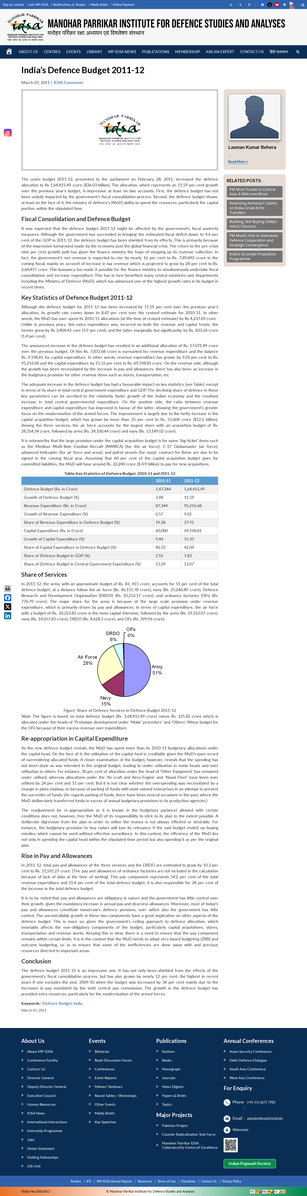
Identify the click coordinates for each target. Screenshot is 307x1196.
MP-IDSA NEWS (122, 51)
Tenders (75, 1181)
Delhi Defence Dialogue (248, 1060)
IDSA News (36, 1113)
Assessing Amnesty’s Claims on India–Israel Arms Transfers (253, 208)
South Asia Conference (247, 1069)
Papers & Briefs (174, 1095)
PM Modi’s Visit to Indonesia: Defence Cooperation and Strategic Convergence (253, 240)
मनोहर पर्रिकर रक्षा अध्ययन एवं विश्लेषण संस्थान (96, 33)
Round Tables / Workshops (116, 1095)
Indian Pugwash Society (250, 1163)
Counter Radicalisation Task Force (188, 1134)
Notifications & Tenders (69, 5)
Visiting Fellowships (42, 1157)
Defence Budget (57, 1003)
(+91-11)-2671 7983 (261, 1102)
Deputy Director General (46, 1086)
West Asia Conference (247, 1078)
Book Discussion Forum (113, 1060)
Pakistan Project (175, 1125)
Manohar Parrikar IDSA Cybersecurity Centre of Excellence (190, 1145)
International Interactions (47, 1122)
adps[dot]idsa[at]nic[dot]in (265, 1118)
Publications (155, 51)
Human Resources (41, 1104)
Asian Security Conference (250, 1051)
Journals (168, 1078)
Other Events (105, 1104)
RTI (89, 1181)
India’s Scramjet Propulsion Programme (252, 256)
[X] (7, 606)
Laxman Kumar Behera (252, 147)
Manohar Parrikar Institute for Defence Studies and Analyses (166, 24)
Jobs (30, 1139)
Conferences (105, 1069)
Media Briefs (99, 5)
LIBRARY (94, 51)
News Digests (173, 1086)
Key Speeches (105, 1122)
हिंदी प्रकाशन (279, 51)
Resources (145, 1181)
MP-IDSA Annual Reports (114, 1181)
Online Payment (124, 5)
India (78, 1003)
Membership (187, 51)
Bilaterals (102, 1051)
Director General (40, 1078)
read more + (238, 161)
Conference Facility (42, 1060)
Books (167, 1060)
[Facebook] (7, 597)
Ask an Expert (220, 51)
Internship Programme (44, 1130)
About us (28, 51)
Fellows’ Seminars (108, 1086)
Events (73, 51)
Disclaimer (188, 1181)
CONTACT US (252, 51)
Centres (52, 51)
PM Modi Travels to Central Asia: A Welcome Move (252, 192)
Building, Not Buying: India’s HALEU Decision (253, 224)
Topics (167, 1104)
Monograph (171, 1069)
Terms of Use (167, 1181)
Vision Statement (40, 1148)
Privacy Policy (231, 1181)
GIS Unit (34, 1166)
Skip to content (13, 5)
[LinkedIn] (7, 615)
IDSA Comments (68, 82)
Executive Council (41, 1095)
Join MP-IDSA (38, 5)
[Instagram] (8, 133)
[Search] (298, 52)
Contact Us (36, 1069)
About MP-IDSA (40, 1051)
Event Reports (106, 1078)
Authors (168, 1051)
